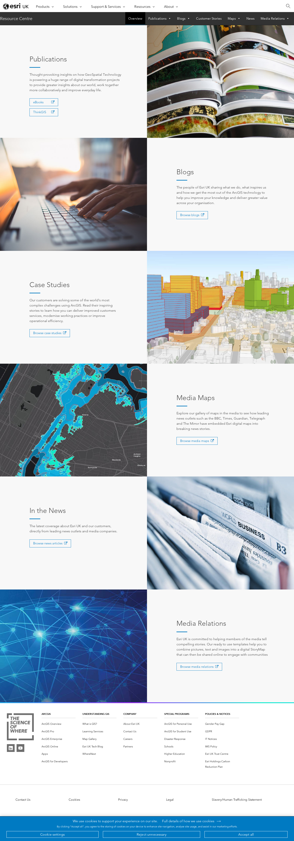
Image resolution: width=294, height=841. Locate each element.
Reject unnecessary (151, 834)
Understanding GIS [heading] (95, 713)
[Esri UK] (16, 6)
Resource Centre (16, 18)
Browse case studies (47, 333)
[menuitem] (59, 724)
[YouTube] (20, 748)
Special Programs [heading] (176, 713)
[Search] (288, 6)
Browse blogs (189, 215)
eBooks (38, 102)
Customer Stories (209, 18)
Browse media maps (194, 441)
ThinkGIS (39, 112)
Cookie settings (52, 834)
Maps (232, 18)
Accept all (246, 834)
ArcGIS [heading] (46, 713)
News (250, 18)
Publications (157, 18)
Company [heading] (129, 713)
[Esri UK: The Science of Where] (20, 727)
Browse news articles (47, 543)
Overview (135, 18)
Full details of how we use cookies (188, 821)
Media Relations (273, 18)
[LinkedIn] (11, 748)
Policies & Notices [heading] (217, 713)
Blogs (181, 18)
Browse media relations (197, 667)
